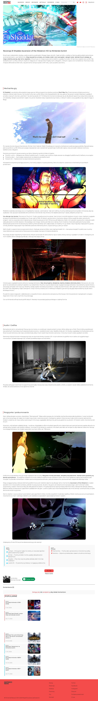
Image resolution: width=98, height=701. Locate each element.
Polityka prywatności (77, 694)
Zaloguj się (36, 592)
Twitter (73, 683)
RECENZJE (35, 2)
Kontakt (51, 697)
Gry (50, 694)
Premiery (51, 691)
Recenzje (51, 685)
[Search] (73, 2)
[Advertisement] (49, 75)
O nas (73, 697)
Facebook (74, 685)
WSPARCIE (50, 2)
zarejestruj (46, 592)
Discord (73, 691)
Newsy (51, 683)
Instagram (74, 688)
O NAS (57, 2)
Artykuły (51, 688)
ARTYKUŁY (43, 2)
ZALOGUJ (91, 2)
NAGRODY (21, 2)
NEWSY (28, 2)
